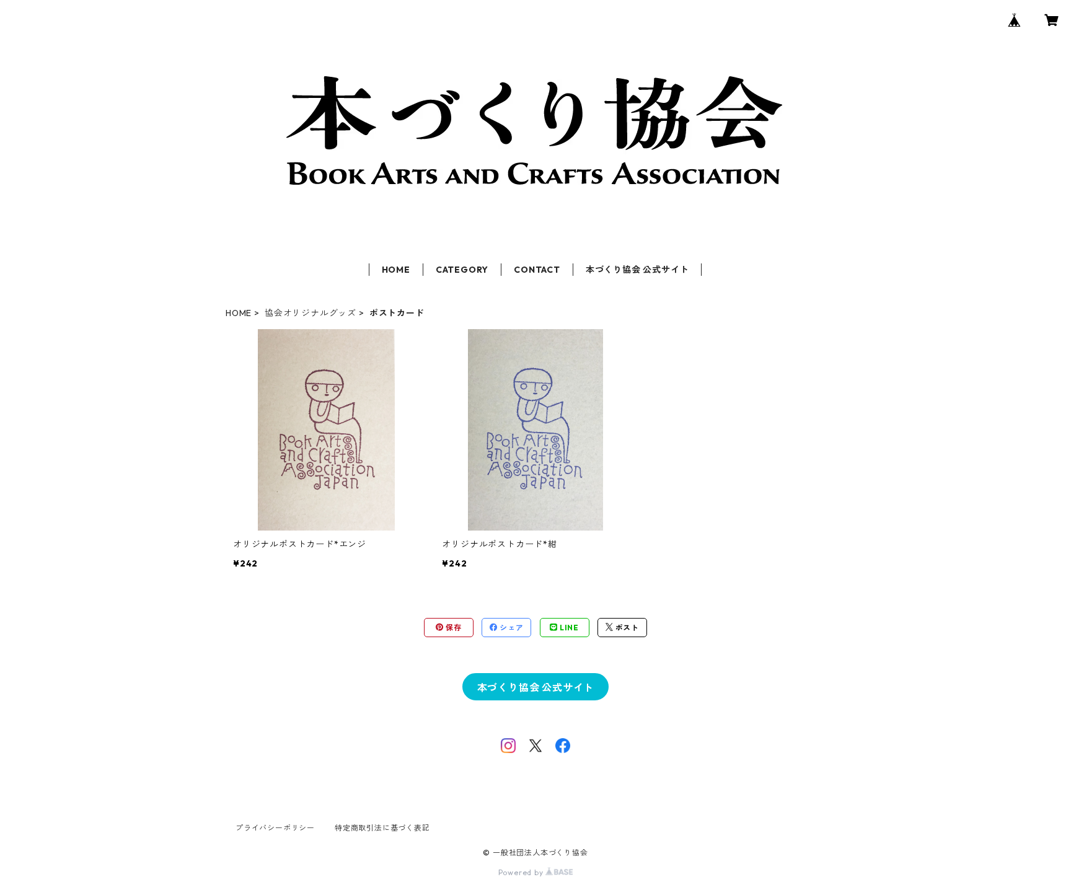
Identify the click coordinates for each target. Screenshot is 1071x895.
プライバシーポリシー (275, 827)
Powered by (522, 872)
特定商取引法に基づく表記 (382, 827)
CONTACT (537, 269)
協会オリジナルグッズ (310, 313)
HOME (396, 269)
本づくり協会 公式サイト (637, 269)
